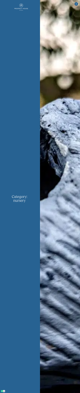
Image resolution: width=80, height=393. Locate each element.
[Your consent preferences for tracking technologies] (4, 391)
